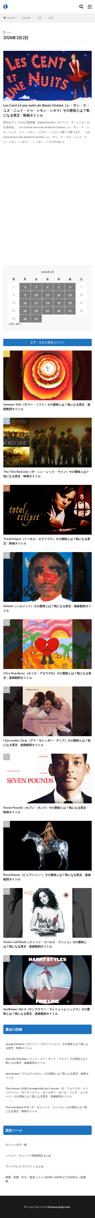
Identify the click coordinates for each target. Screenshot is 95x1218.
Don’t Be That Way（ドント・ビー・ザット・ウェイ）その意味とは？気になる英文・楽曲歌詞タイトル (47, 1060)
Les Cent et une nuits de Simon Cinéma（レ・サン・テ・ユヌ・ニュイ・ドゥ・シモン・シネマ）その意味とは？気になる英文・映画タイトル (46, 110)
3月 (39, 17)
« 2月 (11, 324)
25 (47, 310)
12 (58, 294)
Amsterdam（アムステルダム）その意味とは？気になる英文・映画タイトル (47, 1075)
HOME (11, 17)
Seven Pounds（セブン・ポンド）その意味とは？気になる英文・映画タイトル (46, 810)
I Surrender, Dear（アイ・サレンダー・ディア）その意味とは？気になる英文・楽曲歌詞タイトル (47, 743)
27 (70, 310)
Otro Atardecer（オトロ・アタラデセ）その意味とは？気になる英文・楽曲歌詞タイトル (47, 675)
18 (47, 302)
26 (58, 310)
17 (36, 302)
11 (47, 294)
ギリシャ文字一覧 (16, 1144)
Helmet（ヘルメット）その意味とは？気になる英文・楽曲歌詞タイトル (47, 608)
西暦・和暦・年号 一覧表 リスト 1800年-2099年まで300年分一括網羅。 (46, 1179)
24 (36, 310)
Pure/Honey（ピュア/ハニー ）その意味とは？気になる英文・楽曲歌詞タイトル (47, 877)
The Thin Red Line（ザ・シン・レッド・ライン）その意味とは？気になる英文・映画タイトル (46, 474)
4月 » (18, 324)
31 (36, 318)
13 (70, 294)
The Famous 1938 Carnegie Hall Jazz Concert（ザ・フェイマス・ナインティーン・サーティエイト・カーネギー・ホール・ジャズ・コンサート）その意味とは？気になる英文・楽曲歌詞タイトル (47, 1092)
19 (58, 302)
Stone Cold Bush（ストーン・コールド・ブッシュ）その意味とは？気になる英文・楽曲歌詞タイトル (45, 944)
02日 (51, 17)
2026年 (26, 17)
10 (36, 294)
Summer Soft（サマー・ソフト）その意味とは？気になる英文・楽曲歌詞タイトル (46, 407)
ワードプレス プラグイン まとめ (25, 1166)
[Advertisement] (47, 209)
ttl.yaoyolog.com (59, 1206)
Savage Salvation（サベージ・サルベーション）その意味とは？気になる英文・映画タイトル (47, 1046)
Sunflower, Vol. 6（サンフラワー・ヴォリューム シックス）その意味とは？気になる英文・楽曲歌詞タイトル (46, 1011)
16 (25, 302)
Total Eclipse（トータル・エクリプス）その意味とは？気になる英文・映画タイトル (46, 541)
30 (25, 318)
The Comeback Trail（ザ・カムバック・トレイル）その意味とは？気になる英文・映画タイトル (46, 1109)
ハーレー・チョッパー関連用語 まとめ (28, 1155)
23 (25, 310)
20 (70, 302)
